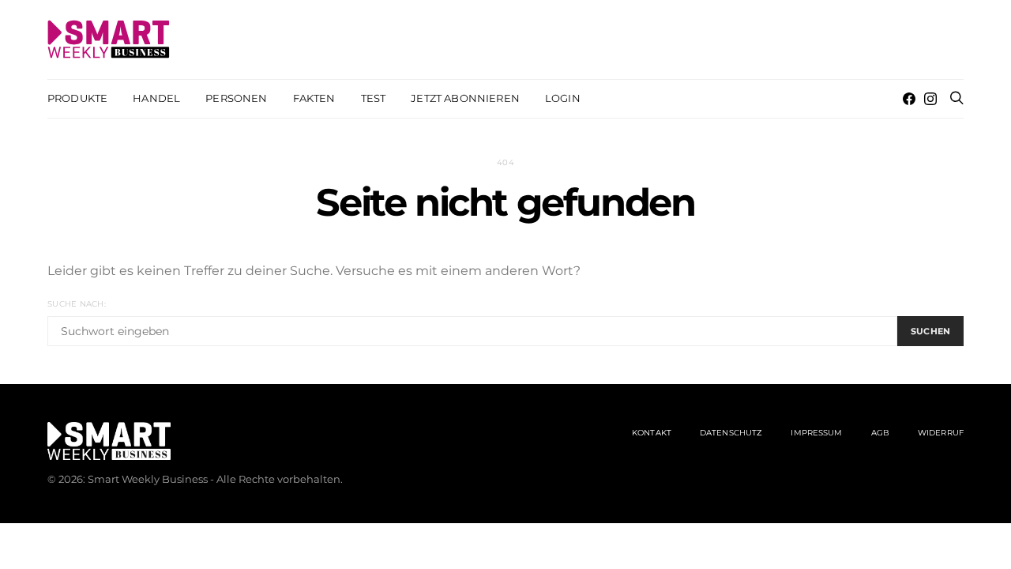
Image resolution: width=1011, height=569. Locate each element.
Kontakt (651, 433)
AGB (880, 433)
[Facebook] (909, 98)
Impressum (816, 433)
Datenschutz (731, 433)
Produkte (77, 98)
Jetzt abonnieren (465, 98)
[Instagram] (930, 98)
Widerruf (941, 433)
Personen (236, 98)
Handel (156, 98)
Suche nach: (76, 304)
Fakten (314, 98)
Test (373, 98)
